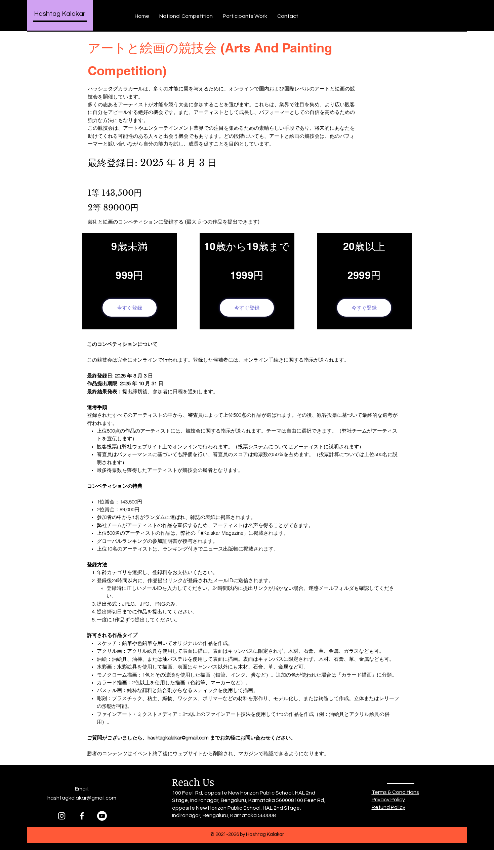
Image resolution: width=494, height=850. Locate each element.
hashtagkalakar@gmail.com (178, 737)
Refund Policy (388, 807)
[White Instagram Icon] (62, 816)
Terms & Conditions (395, 792)
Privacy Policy (388, 799)
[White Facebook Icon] (82, 816)
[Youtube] (102, 816)
